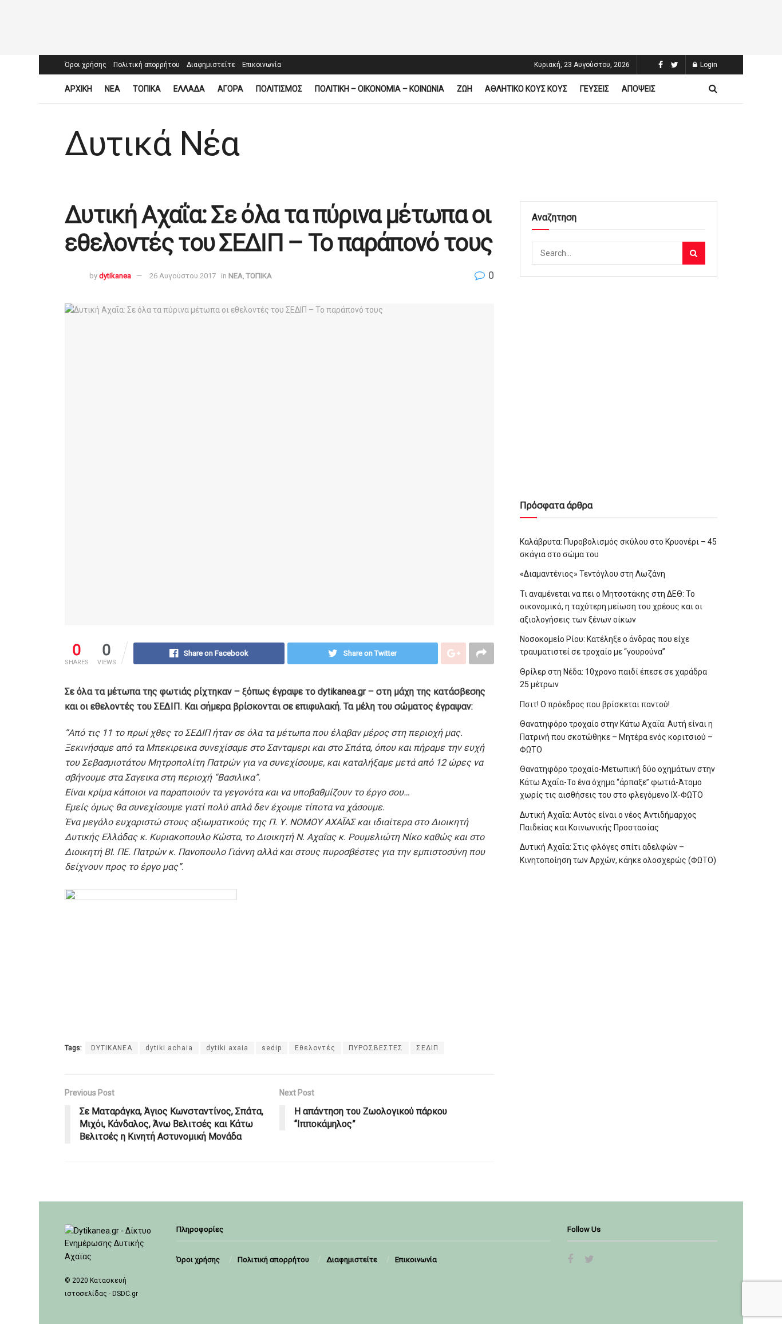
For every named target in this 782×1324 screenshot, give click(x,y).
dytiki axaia (227, 1048)
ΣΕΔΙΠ (427, 1048)
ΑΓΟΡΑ (230, 88)
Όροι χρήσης (85, 65)
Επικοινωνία (261, 65)
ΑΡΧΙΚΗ (78, 88)
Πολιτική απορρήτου (146, 65)
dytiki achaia (169, 1048)
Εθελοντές (315, 1048)
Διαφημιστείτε (211, 65)
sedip (272, 1048)
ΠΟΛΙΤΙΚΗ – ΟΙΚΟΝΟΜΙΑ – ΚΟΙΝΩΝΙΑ (379, 88)
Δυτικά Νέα (152, 144)
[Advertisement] (391, 26)
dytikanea (115, 275)
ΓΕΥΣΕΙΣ (594, 88)
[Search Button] (693, 253)
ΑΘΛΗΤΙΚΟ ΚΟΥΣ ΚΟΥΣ (526, 88)
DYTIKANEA (111, 1048)
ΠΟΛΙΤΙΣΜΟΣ (279, 88)
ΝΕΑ (112, 88)
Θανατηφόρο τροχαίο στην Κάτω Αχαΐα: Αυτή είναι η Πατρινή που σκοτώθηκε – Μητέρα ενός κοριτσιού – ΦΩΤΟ (616, 736)
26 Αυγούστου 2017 (182, 275)
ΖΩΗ (464, 88)
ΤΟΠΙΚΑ (147, 88)
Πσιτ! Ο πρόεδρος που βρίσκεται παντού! (595, 704)
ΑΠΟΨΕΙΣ (638, 88)
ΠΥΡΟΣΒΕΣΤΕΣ (376, 1048)
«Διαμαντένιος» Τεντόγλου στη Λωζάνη (592, 573)
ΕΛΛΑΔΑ (189, 88)
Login (707, 65)
